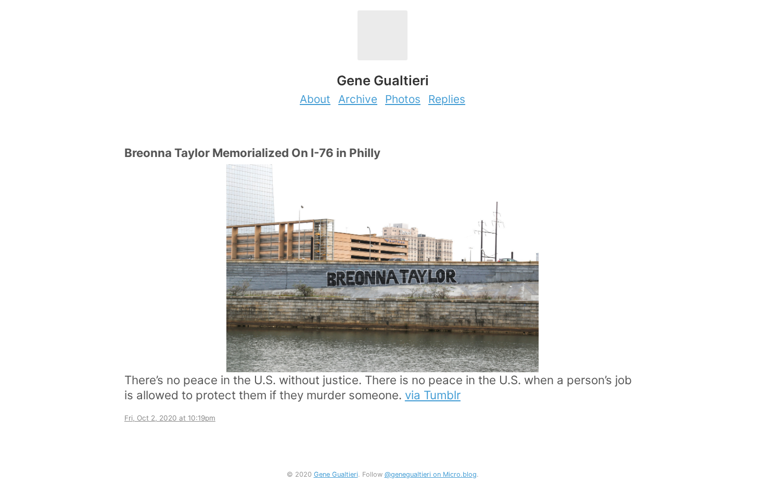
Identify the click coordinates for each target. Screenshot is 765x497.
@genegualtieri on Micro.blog (431, 474)
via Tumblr (433, 395)
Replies (446, 99)
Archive (357, 99)
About (315, 99)
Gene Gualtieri (336, 474)
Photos (402, 99)
